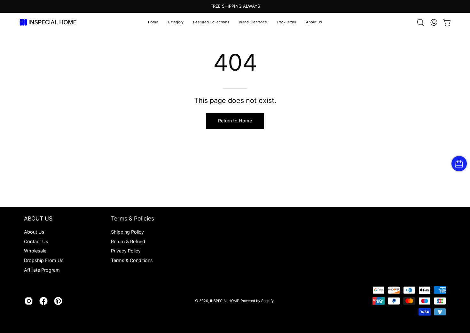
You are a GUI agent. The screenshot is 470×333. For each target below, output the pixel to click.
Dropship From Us (44, 260)
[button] (175, 22)
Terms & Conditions (132, 260)
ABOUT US (38, 218)
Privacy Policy (126, 250)
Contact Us (36, 241)
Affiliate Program (42, 270)
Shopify (267, 301)
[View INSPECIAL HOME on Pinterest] (58, 301)
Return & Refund (128, 241)
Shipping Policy (127, 232)
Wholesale (35, 250)
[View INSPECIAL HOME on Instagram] (29, 301)
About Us (34, 232)
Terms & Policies (132, 218)
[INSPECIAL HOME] (48, 22)
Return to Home (235, 120)
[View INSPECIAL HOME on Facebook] (43, 301)
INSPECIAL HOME (224, 301)
